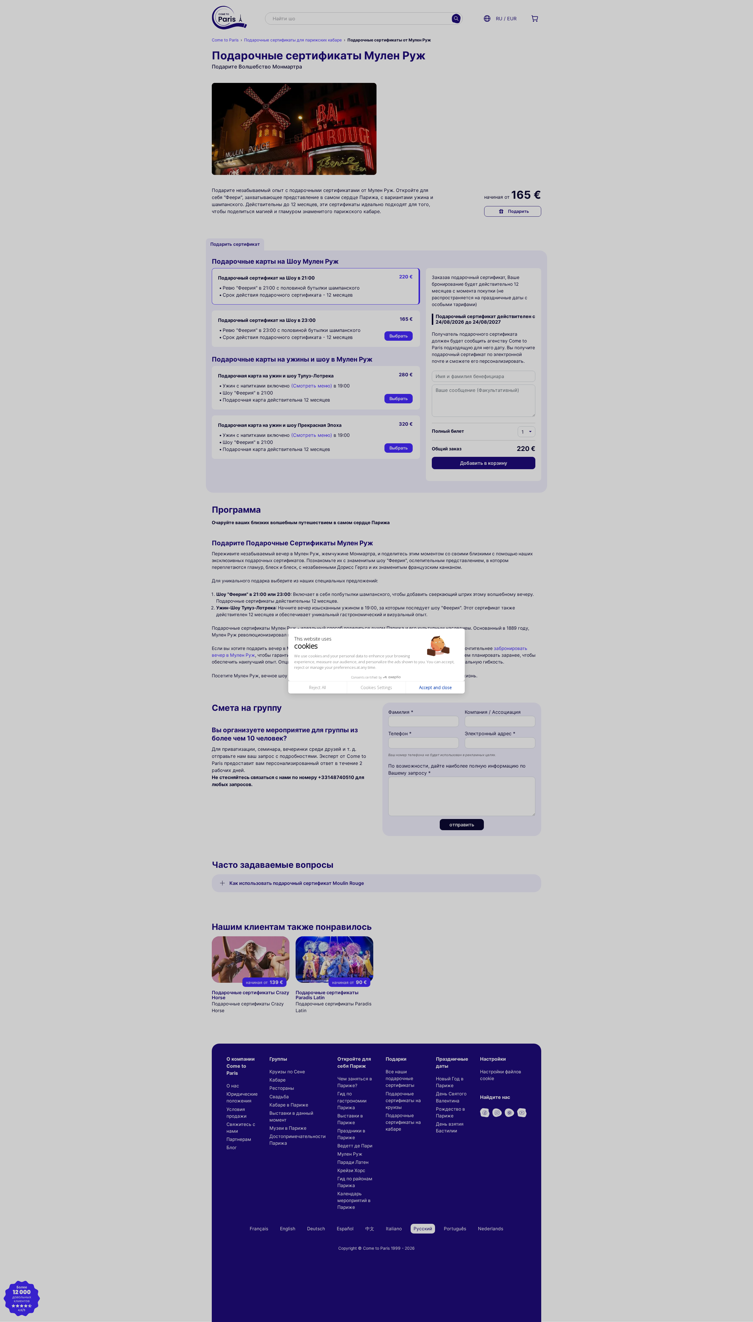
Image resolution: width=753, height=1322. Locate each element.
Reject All (317, 687)
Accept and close (435, 687)
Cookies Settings (376, 687)
